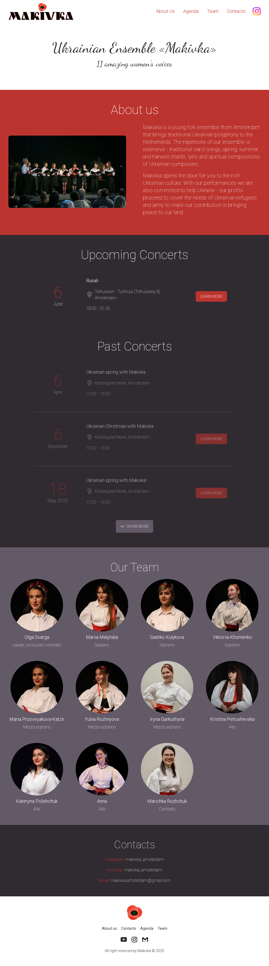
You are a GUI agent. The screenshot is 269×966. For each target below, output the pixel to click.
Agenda (191, 11)
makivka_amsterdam (134, 859)
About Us (165, 11)
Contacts (236, 11)
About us (109, 928)
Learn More (211, 296)
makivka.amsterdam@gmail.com (134, 880)
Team (213, 11)
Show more (138, 526)
